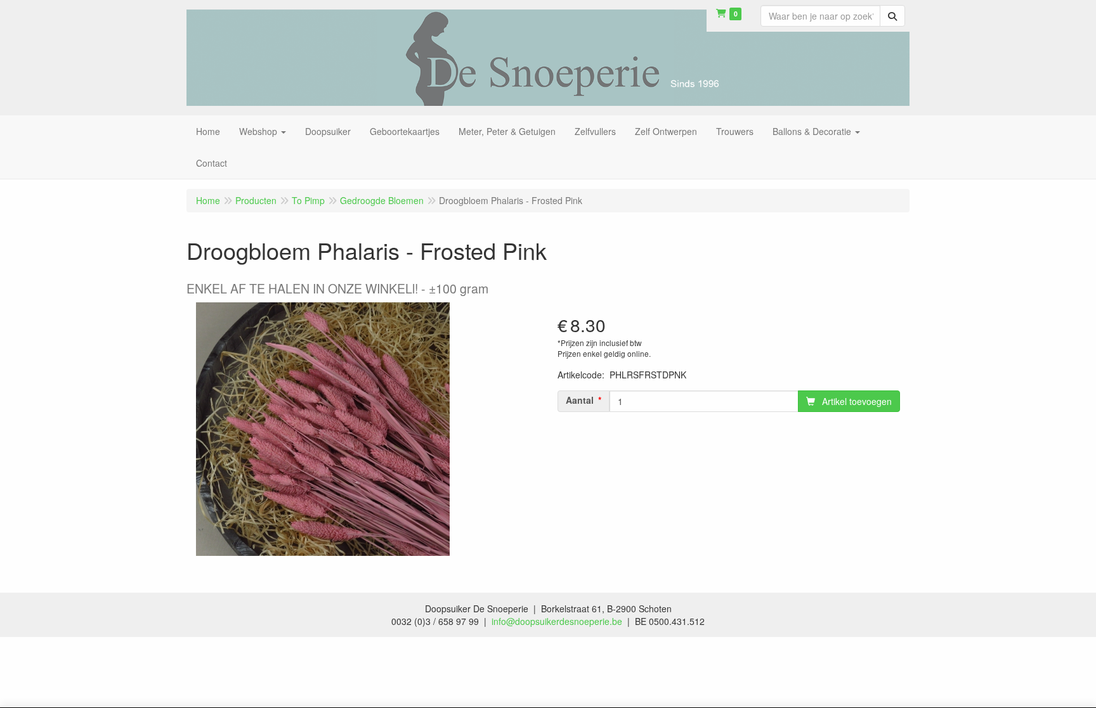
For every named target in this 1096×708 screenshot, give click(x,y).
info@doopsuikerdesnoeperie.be (557, 621)
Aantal (580, 400)
